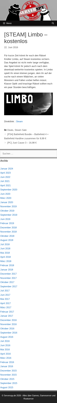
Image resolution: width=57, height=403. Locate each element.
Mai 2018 (5, 253)
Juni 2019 (5, 219)
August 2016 (6, 337)
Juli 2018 (5, 244)
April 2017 (5, 303)
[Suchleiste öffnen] (53, 23)
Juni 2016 (5, 345)
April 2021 (5, 185)
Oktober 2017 (7, 282)
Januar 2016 (6, 366)
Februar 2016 (7, 362)
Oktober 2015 (7, 379)
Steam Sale (21, 130)
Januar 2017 (6, 316)
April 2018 (5, 257)
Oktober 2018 (7, 236)
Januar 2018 (6, 269)
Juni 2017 (5, 295)
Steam (19, 121)
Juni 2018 (5, 248)
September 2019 (8, 215)
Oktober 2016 (7, 328)
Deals (10, 130)
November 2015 (8, 374)
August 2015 (6, 387)
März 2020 (5, 198)
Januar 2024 (6, 168)
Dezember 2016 (8, 320)
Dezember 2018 (8, 227)
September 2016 (8, 332)
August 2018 (6, 240)
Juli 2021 (5, 181)
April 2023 (5, 172)
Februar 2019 (7, 223)
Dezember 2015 (8, 370)
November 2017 (8, 278)
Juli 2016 (5, 341)
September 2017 (8, 286)
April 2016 (5, 354)
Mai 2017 (5, 299)
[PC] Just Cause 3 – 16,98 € (22, 142)
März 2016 (5, 358)
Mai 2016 (5, 349)
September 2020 (8, 189)
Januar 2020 (6, 202)
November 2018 (8, 231)
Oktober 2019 (7, 210)
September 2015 (8, 383)
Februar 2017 (7, 311)
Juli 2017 (5, 290)
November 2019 (8, 206)
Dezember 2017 (8, 273)
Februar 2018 (7, 265)
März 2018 (5, 261)
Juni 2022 (5, 177)
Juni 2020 (5, 194)
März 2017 (5, 307)
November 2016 (8, 324)
